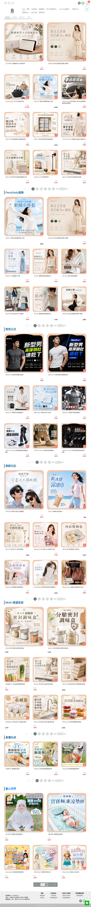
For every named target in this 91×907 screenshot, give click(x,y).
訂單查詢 (53, 895)
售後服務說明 (66, 897)
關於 (42, 893)
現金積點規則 (79, 893)
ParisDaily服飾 (14, 192)
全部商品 (53, 893)
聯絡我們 (42, 895)
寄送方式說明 (66, 895)
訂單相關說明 (53, 897)
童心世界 (10, 788)
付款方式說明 (66, 893)
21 (45, 189)
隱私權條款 (80, 895)
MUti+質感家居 (14, 602)
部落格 (42, 897)
